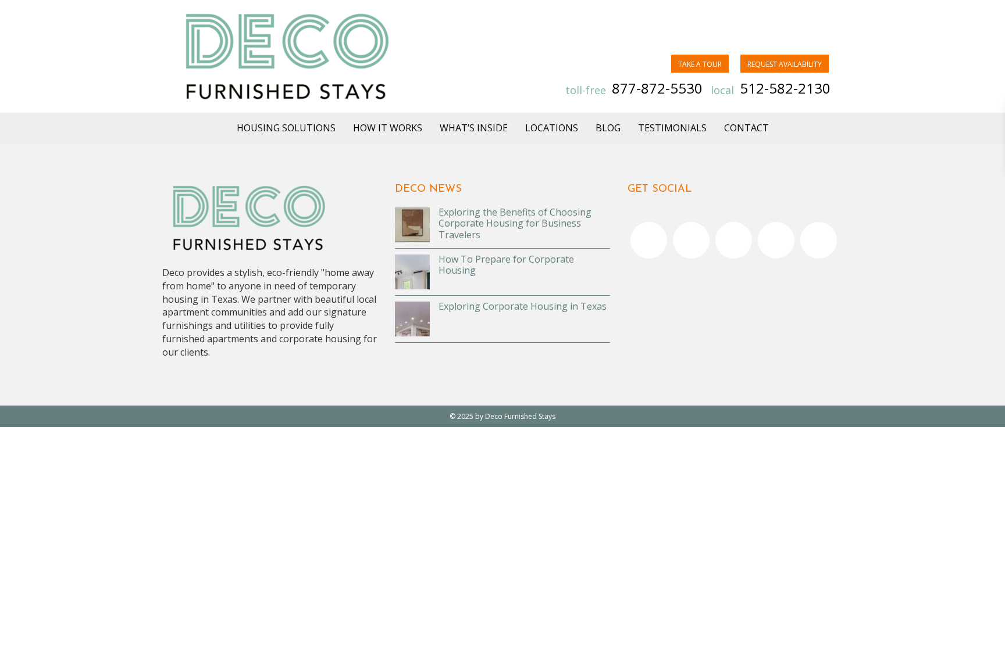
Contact (746, 127)
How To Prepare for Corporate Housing (506, 265)
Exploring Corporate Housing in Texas (523, 306)
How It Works (387, 127)
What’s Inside (474, 127)
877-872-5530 (657, 88)
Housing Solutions (286, 127)
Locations (551, 127)
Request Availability (784, 64)
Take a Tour (700, 64)
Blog (608, 127)
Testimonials (672, 127)
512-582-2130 (785, 88)
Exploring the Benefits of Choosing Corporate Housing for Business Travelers (515, 223)
